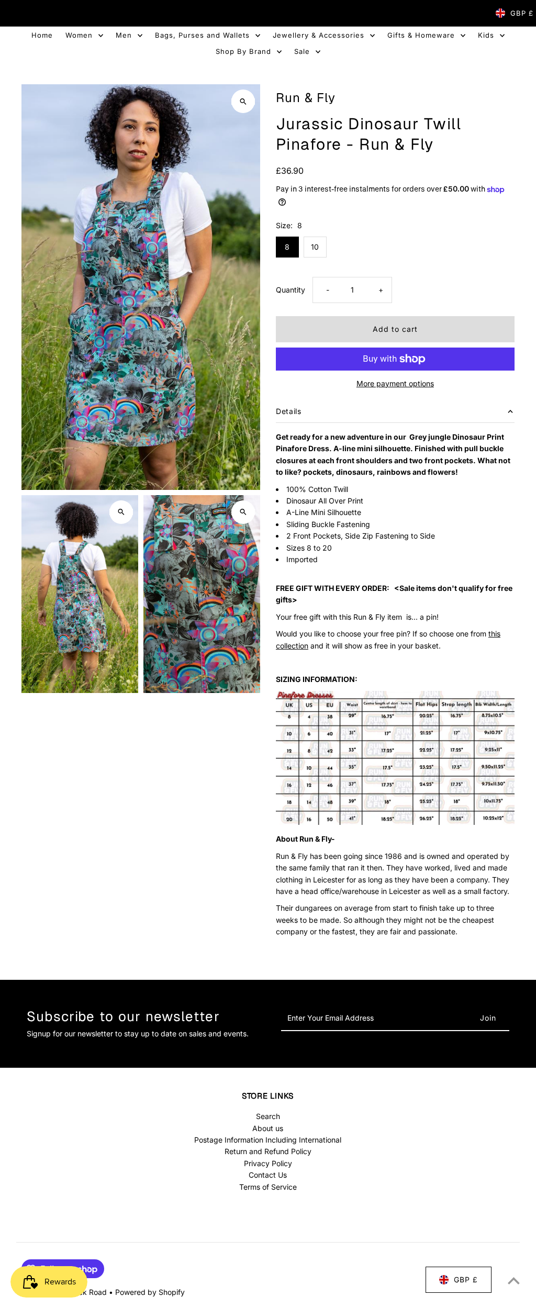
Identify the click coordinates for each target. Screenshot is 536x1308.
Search (268, 1116)
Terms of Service (268, 1186)
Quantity (290, 289)
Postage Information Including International (267, 1139)
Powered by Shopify (150, 1292)
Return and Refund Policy (268, 1151)
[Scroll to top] (514, 1280)
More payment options (395, 383)
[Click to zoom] (243, 101)
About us (267, 1128)
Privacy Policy (268, 1163)
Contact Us (268, 1174)
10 (315, 246)
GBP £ (521, 13)
